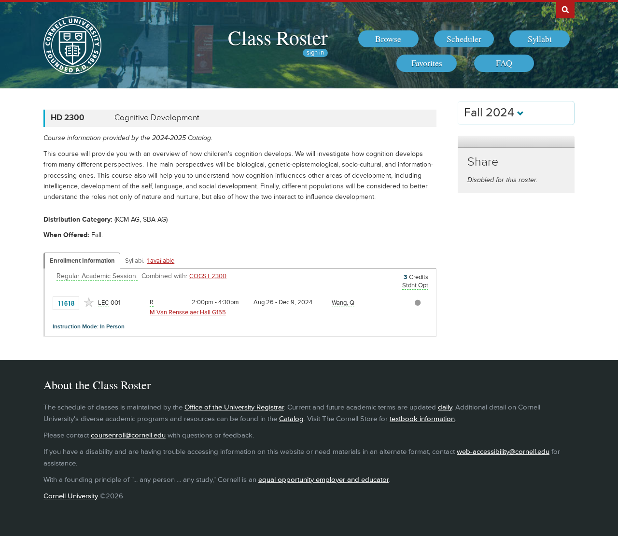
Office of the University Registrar (234, 407)
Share (482, 162)
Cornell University (70, 496)
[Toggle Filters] (516, 142)
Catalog (291, 418)
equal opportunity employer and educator (323, 479)
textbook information (422, 418)
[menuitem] (388, 39)
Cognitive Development (156, 118)
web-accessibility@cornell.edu (503, 451)
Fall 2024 (490, 112)
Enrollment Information (82, 261)
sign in (315, 52)
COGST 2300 (207, 276)
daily (445, 407)
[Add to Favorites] (89, 302)
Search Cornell (565, 9)
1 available (160, 261)
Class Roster (278, 37)
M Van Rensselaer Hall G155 (188, 312)
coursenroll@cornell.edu (128, 435)
